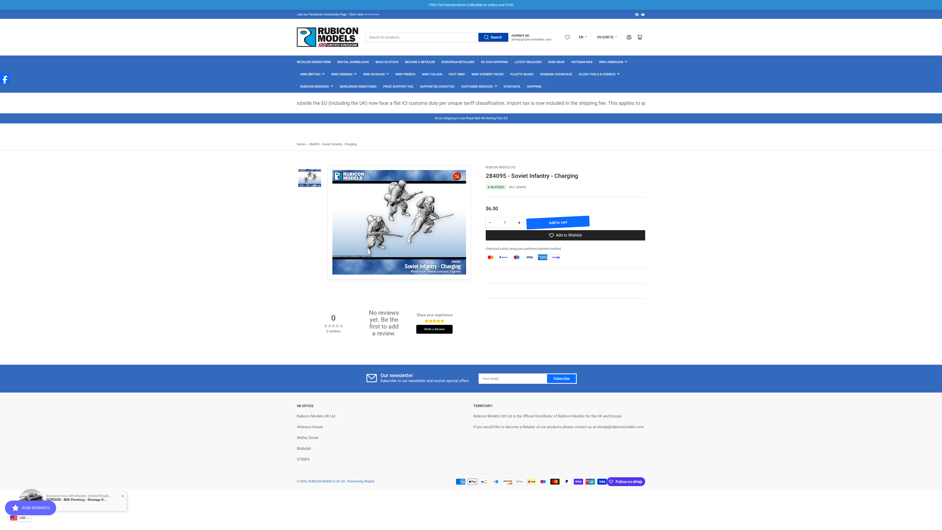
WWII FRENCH (405, 74)
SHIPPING (534, 86)
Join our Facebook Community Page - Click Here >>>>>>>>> (338, 14)
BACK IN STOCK (387, 62)
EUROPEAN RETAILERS (458, 62)
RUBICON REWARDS (314, 86)
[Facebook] (5, 78)
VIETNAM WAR (581, 62)
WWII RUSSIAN (374, 74)
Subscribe (561, 378)
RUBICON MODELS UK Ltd (326, 481)
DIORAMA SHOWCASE (556, 74)
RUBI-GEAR (556, 62)
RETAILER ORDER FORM (314, 62)
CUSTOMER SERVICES (477, 86)
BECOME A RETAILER (420, 62)
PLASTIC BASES (522, 74)
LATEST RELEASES (528, 62)
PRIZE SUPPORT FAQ (398, 86)
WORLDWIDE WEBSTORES (358, 86)
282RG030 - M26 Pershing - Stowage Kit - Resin (76, 500)
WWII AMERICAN (611, 62)
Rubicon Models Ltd (500, 167)
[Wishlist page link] (567, 37)
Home (301, 144)
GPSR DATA (512, 86)
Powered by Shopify (361, 481)
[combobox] (437, 37)
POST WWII (457, 74)
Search (496, 37)
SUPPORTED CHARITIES (437, 86)
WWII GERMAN (341, 74)
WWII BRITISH (310, 74)
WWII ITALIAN (432, 74)
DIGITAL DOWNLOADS (353, 62)
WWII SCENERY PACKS (487, 74)
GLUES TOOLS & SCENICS (597, 74)
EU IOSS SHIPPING (494, 62)
